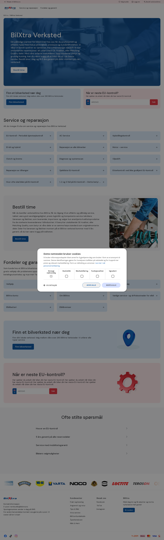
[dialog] (82, 270)
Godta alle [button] (111, 285)
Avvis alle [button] (91, 285)
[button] (50, 285)
